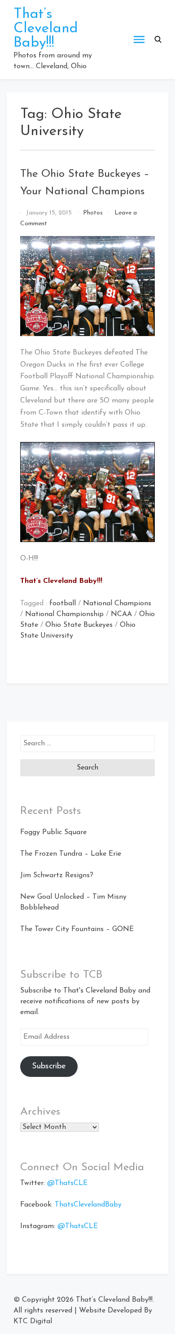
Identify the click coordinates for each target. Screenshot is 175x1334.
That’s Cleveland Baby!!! (45, 28)
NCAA (121, 614)
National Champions (117, 603)
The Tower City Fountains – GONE (77, 929)
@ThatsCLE (67, 1183)
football (62, 603)
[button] (158, 39)
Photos (93, 213)
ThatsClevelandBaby (88, 1204)
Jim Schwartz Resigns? (56, 875)
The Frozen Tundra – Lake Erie (70, 853)
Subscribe (49, 1067)
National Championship (64, 614)
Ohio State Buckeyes (79, 625)
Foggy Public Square (53, 832)
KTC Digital (32, 1321)
